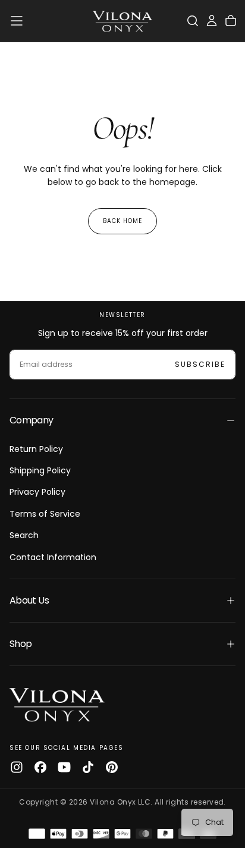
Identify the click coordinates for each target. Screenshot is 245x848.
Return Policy (36, 449)
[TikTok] (88, 767)
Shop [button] (21, 644)
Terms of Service (45, 514)
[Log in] (212, 20)
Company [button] (32, 420)
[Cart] (231, 20)
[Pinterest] (112, 767)
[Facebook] (40, 767)
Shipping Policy (40, 470)
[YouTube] (64, 767)
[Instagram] (17, 767)
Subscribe (200, 364)
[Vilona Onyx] (57, 704)
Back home (122, 220)
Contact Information (53, 557)
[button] (17, 21)
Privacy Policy (37, 492)
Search (24, 535)
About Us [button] (29, 600)
